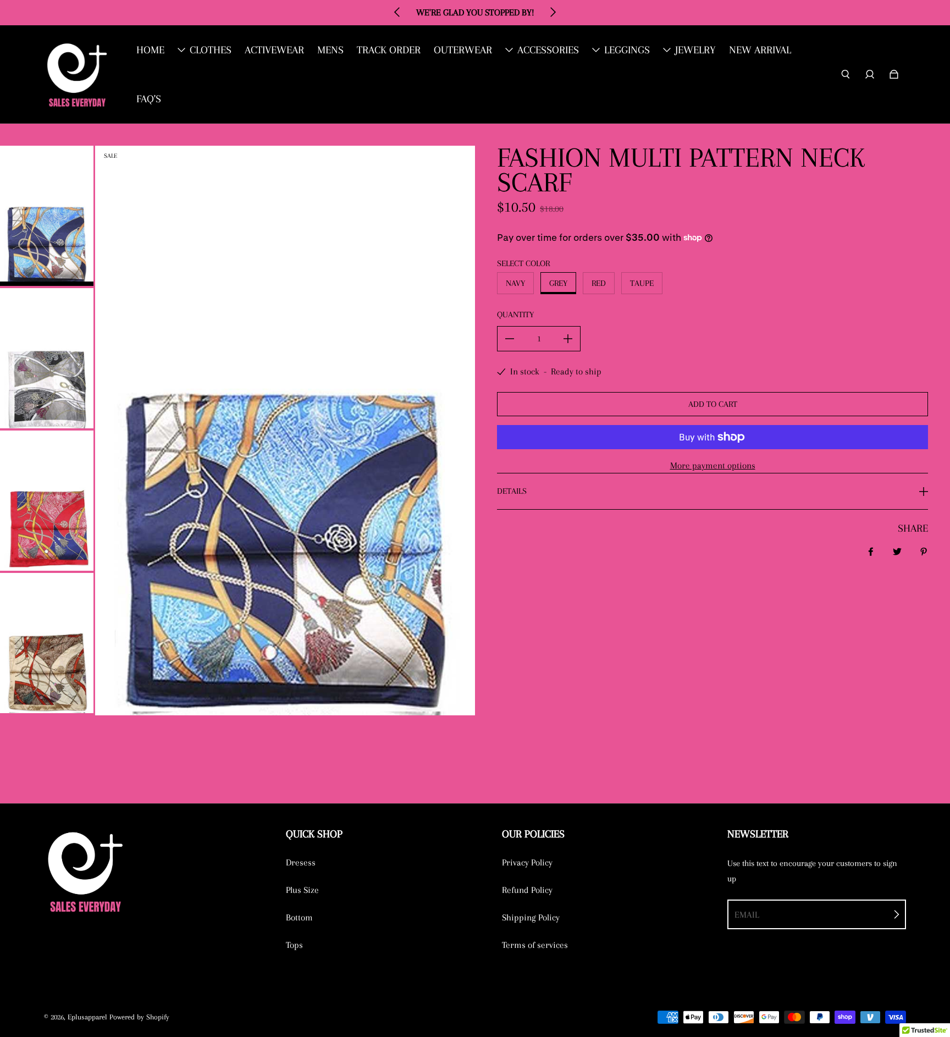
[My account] (870, 74)
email (746, 914)
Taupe (642, 283)
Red (599, 283)
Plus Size (302, 890)
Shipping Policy (531, 917)
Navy (515, 283)
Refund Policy (527, 890)
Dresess (301, 862)
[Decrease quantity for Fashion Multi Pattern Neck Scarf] (510, 339)
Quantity (515, 314)
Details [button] (512, 491)
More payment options (712, 465)
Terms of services (535, 945)
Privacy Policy (527, 862)
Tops (294, 945)
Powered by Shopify (139, 1017)
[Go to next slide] (552, 12)
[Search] (845, 74)
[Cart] (894, 74)
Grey (558, 283)
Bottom (299, 917)
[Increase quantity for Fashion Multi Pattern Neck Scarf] (568, 339)
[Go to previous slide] (397, 12)
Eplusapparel (87, 1017)
